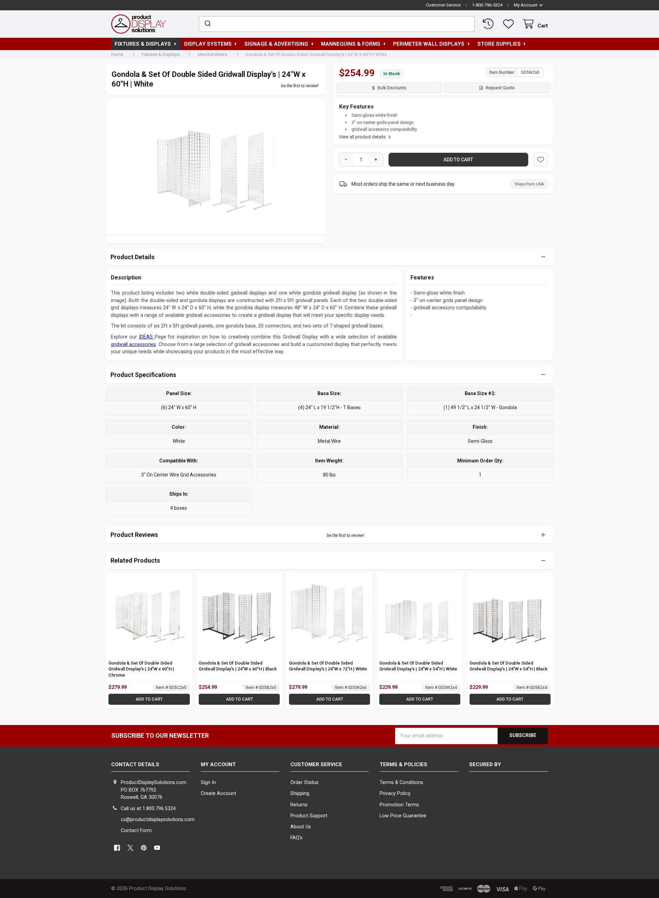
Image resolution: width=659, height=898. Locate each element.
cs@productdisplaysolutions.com (158, 819)
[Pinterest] (143, 848)
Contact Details (135, 764)
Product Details (132, 257)
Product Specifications (143, 374)
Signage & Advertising (276, 44)
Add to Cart (149, 699)
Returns (299, 805)
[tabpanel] (216, 169)
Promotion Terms (399, 805)
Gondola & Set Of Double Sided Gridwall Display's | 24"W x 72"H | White (328, 666)
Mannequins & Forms (350, 44)
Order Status (304, 782)
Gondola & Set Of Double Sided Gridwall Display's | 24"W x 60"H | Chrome (141, 669)
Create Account (218, 793)
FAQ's (296, 838)
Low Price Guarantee (403, 816)
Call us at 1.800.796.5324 (148, 808)
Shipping (299, 793)
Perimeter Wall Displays (428, 44)
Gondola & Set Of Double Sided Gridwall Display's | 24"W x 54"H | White (418, 666)
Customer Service (443, 5)
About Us (300, 827)
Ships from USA (529, 184)
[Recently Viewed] (489, 24)
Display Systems (208, 44)
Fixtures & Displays (143, 44)
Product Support (308, 816)
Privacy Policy (395, 793)
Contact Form (136, 830)
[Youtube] (157, 848)
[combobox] (337, 24)
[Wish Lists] (509, 24)
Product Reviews (134, 534)
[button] (540, 159)
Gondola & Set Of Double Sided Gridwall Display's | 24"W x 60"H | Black (238, 666)
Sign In (208, 782)
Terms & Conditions (401, 782)
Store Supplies (499, 44)
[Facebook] (117, 848)
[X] (130, 848)
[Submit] (207, 24)
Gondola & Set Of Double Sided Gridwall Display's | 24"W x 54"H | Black (508, 666)
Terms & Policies (403, 764)
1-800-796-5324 (487, 5)
